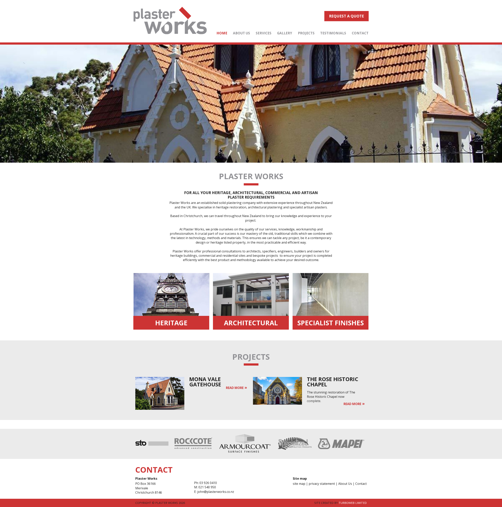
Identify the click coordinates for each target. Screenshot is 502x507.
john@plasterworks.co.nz (215, 492)
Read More (235, 388)
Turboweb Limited (353, 503)
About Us (241, 33)
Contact (360, 33)
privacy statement (322, 483)
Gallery (284, 33)
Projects (306, 33)
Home (221, 33)
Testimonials (333, 33)
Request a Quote (346, 16)
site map (299, 483)
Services (263, 33)
